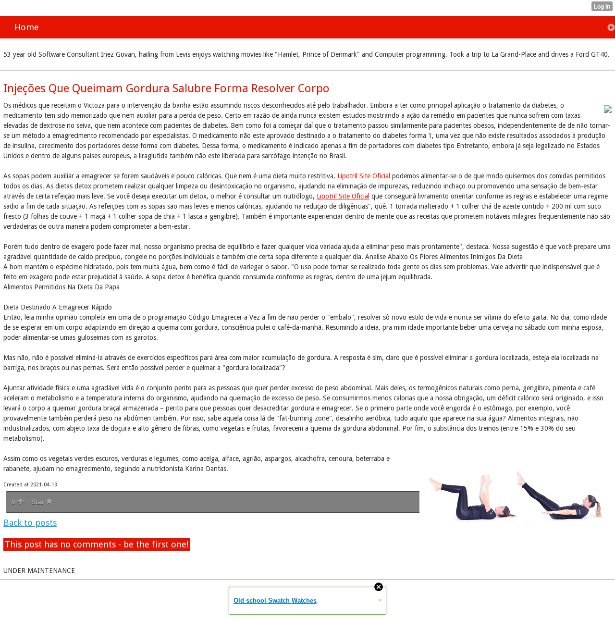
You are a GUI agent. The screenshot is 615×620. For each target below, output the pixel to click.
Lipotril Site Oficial (363, 176)
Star (38, 502)
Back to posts (30, 523)
